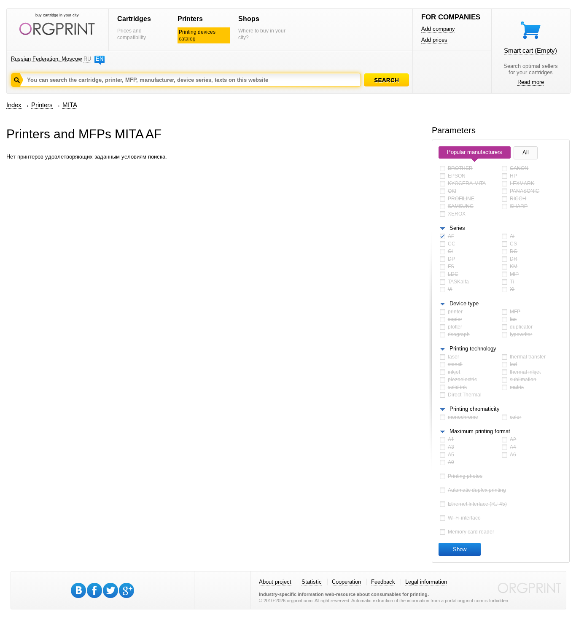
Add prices (434, 40)
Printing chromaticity (474, 409)
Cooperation (346, 582)
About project (275, 582)
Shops (248, 18)
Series (457, 228)
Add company (438, 29)
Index (14, 104)
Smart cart (530, 50)
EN (99, 59)
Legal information (426, 582)
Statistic (311, 582)
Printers (190, 18)
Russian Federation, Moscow (46, 59)
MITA (69, 104)
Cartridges (134, 18)
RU (87, 59)
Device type (464, 303)
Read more (530, 82)
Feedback (383, 582)
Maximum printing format (479, 431)
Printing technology (472, 348)
